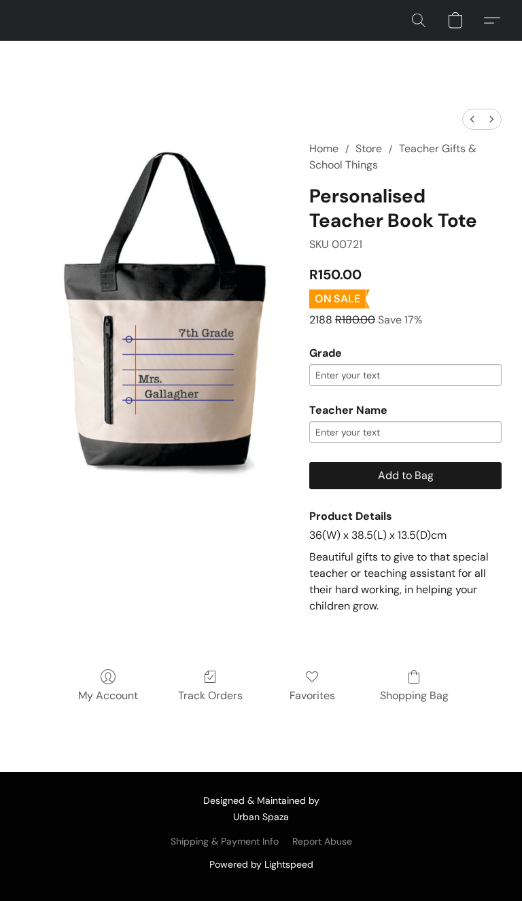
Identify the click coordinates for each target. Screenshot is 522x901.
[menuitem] (472, 119)
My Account (108, 695)
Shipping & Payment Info (225, 841)
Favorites (312, 695)
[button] (419, 20)
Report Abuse (322, 841)
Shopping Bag (414, 695)
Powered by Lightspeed (261, 864)
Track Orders (210, 695)
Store (368, 148)
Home (323, 148)
